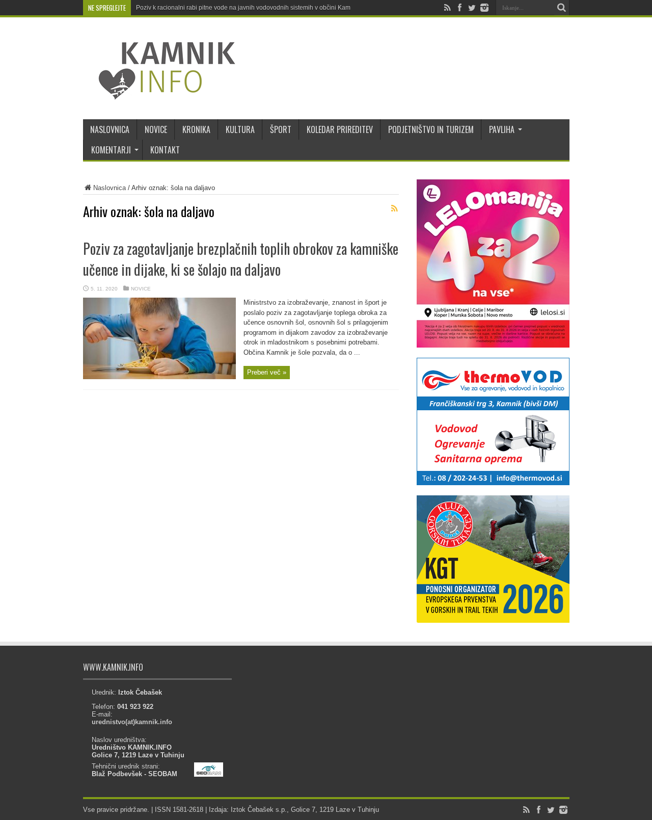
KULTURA (240, 129)
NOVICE (156, 129)
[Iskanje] (561, 7)
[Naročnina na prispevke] (395, 208)
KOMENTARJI (111, 150)
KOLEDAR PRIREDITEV (340, 129)
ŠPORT (280, 129)
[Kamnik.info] (159, 94)
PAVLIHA (501, 129)
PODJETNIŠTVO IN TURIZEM (431, 129)
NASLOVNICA (109, 129)
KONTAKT (165, 150)
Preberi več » (266, 372)
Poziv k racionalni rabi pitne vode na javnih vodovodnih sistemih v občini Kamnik (247, 7)
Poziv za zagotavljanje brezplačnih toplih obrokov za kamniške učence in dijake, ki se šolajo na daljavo (240, 259)
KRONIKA (196, 129)
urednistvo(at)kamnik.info (132, 722)
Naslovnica (109, 188)
